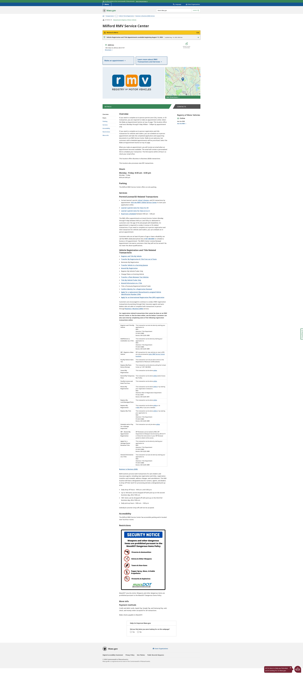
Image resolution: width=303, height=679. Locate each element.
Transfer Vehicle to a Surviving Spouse (134, 265)
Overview (105, 114)
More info (106, 135)
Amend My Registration (129, 268)
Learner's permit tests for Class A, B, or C (135, 211)
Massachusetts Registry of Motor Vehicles (124, 20)
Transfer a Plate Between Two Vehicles (135, 277)
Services (105, 125)
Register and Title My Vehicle (131, 256)
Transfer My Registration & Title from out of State (139, 259)
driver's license (143, 200)
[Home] (103, 16)
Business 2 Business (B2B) (134, 309)
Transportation (110, 16)
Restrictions (106, 132)
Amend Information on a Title (131, 283)
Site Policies (141, 655)
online (155, 370)
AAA (138, 407)
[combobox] (178, 10)
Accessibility (106, 128)
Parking (105, 121)
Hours (104, 118)
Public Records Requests (155, 655)
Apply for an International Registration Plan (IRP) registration (142, 297)
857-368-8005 (149, 239)
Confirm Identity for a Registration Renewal (136, 289)
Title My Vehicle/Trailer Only (131, 280)
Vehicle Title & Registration (126, 16)
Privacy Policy (130, 655)
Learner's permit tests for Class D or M (134, 208)
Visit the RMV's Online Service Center (144, 202)
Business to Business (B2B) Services (145, 16)
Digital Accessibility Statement (113, 655)
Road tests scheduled (128, 214)
